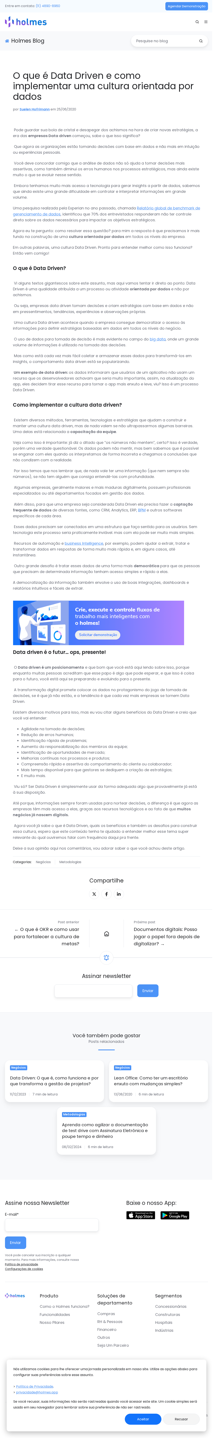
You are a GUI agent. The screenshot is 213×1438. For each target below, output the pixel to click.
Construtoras (167, 1314)
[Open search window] (197, 22)
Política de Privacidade (34, 1386)
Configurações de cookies (24, 1269)
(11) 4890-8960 (48, 6)
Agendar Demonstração (187, 6)
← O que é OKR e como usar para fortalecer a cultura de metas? (46, 936)
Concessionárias (171, 1306)
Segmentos (168, 1296)
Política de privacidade (21, 1264)
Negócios (43, 862)
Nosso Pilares (52, 1322)
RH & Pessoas (110, 1321)
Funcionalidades (55, 1314)
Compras (106, 1313)
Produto (49, 1296)
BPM (142, 510)
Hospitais (163, 1322)
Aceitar (143, 1419)
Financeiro (106, 1329)
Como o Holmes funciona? (64, 1306)
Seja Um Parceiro (113, 1345)
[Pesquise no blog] (201, 41)
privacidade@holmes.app (37, 1392)
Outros (103, 1337)
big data (158, 339)
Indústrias (164, 1330)
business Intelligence (84, 543)
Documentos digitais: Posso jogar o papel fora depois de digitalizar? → (167, 936)
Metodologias (70, 862)
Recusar (181, 1419)
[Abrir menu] (206, 22)
